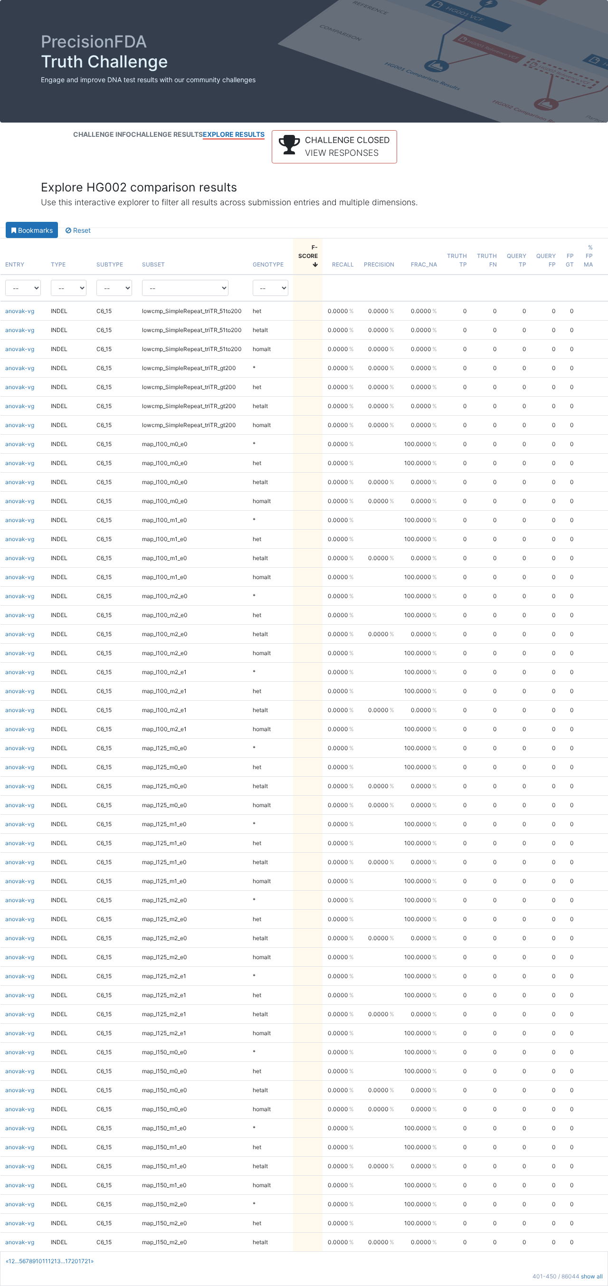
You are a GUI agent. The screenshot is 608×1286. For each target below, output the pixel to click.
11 (45, 1261)
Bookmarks (34, 230)
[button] (334, 146)
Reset (81, 230)
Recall (343, 264)
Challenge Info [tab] (102, 134)
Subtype (109, 264)
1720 (71, 1261)
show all (592, 1276)
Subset (153, 264)
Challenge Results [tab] (167, 134)
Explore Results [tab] (234, 134)
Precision (379, 264)
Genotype (268, 264)
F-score (308, 251)
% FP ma (588, 256)
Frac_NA (424, 264)
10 (39, 1261)
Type (58, 264)
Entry (14, 264)
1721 (84, 1261)
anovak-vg (19, 310)
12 (51, 1261)
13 (57, 1261)
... (17, 1261)
